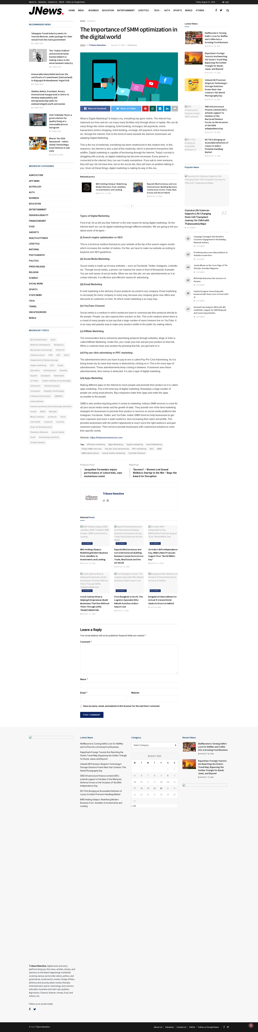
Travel (33, 306)
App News (34, 181)
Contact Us (52, 2)
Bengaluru (59, 345)
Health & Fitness (38, 238)
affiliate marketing (96, 444)
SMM (159, 449)
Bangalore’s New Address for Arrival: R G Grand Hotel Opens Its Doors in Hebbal (162, 600)
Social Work (36, 283)
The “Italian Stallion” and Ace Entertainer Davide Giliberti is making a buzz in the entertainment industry (61, 57)
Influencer (35, 386)
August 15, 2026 (104, 193)
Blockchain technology (41, 350)
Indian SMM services (92, 449)
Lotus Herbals (36, 401)
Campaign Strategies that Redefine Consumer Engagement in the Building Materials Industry (210, 239)
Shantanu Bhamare (39, 432)
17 (135, 788)
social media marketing (113, 453)
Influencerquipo (51, 386)
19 (148, 788)
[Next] (131, 206)
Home (72, 10)
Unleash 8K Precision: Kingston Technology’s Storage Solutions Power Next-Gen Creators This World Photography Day (103, 767)
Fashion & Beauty (38, 215)
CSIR (51, 355)
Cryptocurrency (37, 355)
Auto (167, 10)
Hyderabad (59, 376)
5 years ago (38, 44)
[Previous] (126, 206)
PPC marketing (139, 449)
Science (33, 278)
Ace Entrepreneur (38, 340)
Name (84, 679)
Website (135, 693)
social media (58, 432)
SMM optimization (90, 453)
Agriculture (36, 175)
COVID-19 (60, 350)
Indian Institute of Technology (56, 381)
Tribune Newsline (97, 45)
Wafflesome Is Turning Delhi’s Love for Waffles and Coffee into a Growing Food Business (213, 746)
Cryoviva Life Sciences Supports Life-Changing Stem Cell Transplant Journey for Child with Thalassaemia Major (198, 217)
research (48, 422)
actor (53, 340)
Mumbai (53, 412)
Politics (34, 261)
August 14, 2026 (155, 196)
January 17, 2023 (118, 45)
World (188, 10)
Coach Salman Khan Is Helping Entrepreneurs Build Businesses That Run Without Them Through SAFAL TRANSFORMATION (94, 603)
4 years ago (55, 67)
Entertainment (126, 10)
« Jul (133, 806)
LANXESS (58, 396)
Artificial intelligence (40, 345)
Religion (33, 272)
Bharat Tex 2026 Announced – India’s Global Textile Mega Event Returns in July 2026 (59, 144)
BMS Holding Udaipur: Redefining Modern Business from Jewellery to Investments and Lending (111, 187)
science (60, 422)
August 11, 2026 (88, 614)
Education (108, 10)
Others (200, 10)
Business (94, 10)
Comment (86, 641)
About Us (32, 2)
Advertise (42, 2)
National (34, 249)
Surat (32, 437)
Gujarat (33, 376)
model (33, 412)
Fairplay (63, 370)
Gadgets (34, 232)
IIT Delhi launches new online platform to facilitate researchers (211, 254)
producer (52, 417)
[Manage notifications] (251, 1025)
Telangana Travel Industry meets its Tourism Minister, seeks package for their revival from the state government (51, 36)
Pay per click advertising (117, 449)
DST (52, 365)
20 (154, 788)
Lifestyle (143, 10)
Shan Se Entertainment (41, 427)
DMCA (61, 2)
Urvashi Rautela (37, 442)
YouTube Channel (137, 453)
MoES (42, 412)
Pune (63, 417)
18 (141, 788)
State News (35, 295)
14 (161, 782)
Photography (37, 255)
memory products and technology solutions (50, 406)
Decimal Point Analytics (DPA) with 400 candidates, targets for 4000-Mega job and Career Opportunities (210, 310)
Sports (177, 10)
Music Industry (37, 417)
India (81, 10)
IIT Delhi (34, 381)
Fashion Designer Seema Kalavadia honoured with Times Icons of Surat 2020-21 (211, 294)
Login (226, 2)
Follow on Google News (75, 2)
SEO (152, 449)
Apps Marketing (115, 444)
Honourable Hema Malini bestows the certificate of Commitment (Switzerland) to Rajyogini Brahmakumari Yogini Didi (51, 77)
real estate (35, 422)
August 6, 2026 (122, 611)
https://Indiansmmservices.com (106, 437)
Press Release (37, 266)
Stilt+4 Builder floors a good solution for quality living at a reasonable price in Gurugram (60, 121)
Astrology (35, 187)
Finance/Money (37, 221)
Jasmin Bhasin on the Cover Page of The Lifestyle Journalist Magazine (211, 267)
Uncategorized (37, 312)
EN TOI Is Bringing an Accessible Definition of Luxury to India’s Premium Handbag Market (216, 146)
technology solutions (49, 437)
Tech (156, 10)
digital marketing (135, 444)
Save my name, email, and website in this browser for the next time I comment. (121, 706)
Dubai (60, 365)
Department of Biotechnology (44, 360)
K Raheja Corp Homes (40, 396)
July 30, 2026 (155, 607)
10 (135, 782)
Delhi (66, 355)
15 (168, 782)
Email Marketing (154, 444)
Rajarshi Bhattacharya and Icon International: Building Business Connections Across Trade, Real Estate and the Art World (162, 188)
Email (84, 692)
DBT (58, 355)
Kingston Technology (54, 391)
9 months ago (56, 155)
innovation (35, 391)
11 (141, 782)
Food (32, 226)
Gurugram (45, 376)
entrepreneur (50, 370)
